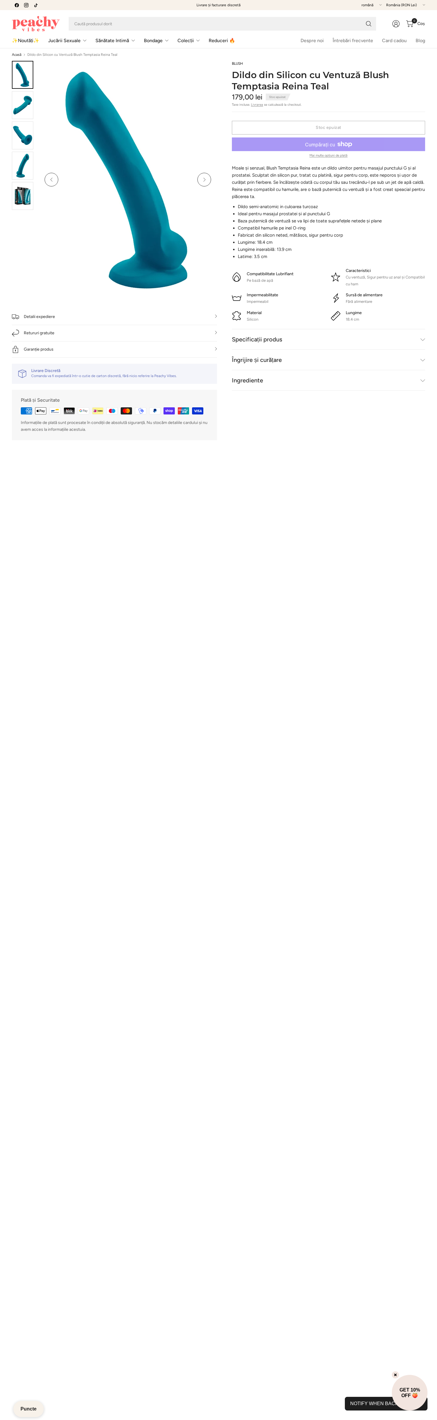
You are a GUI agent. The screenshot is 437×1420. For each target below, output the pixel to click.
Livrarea (257, 105)
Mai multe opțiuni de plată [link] (328, 155)
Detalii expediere (39, 316)
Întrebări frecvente (353, 40)
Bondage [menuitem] (153, 40)
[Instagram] (26, 5)
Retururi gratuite (39, 332)
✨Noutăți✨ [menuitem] (25, 40)
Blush (237, 63)
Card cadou (394, 40)
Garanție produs (39, 349)
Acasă (16, 54)
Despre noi (312, 40)
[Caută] (368, 24)
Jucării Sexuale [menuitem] (64, 40)
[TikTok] (35, 5)
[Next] (204, 179)
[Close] (395, 1374)
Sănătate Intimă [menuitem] (112, 40)
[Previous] (51, 179)
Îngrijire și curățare (257, 359)
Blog (420, 40)
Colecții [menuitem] (185, 40)
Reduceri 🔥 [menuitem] (222, 40)
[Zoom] (205, 72)
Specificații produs (257, 339)
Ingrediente (247, 380)
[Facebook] (16, 5)
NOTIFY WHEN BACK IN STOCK (386, 1403)
